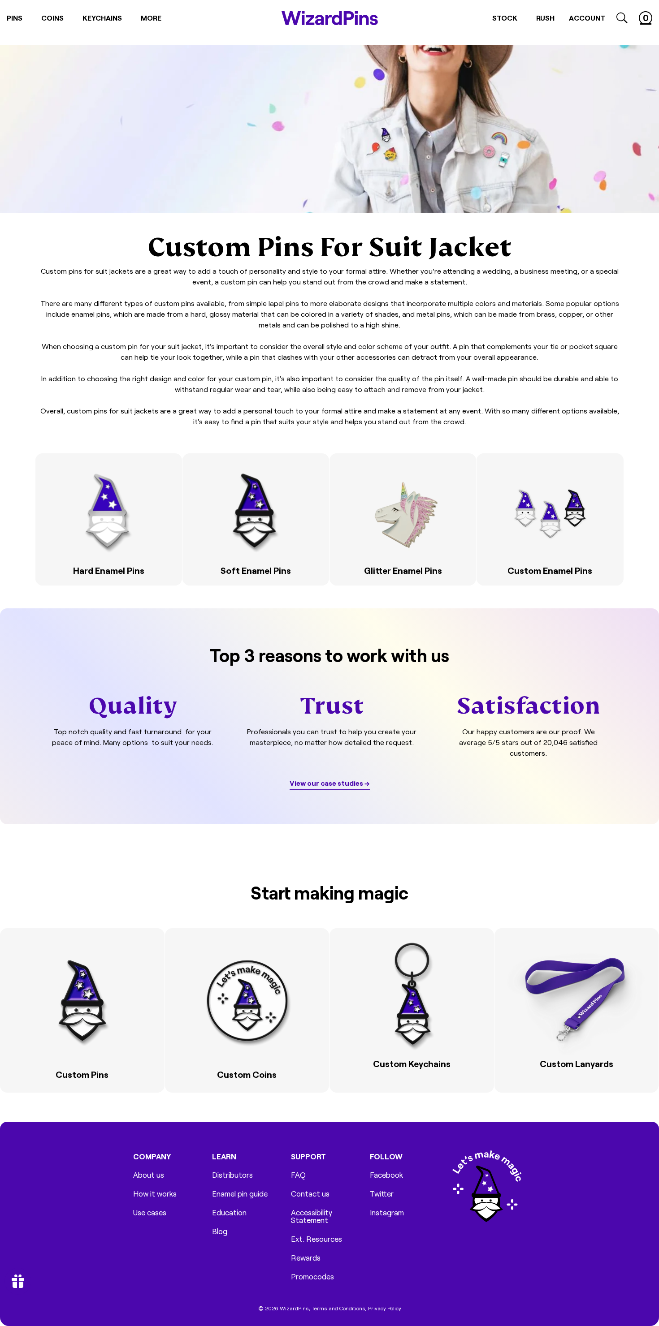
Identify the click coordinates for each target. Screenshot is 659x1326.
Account (587, 17)
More (151, 17)
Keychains (102, 17)
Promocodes (312, 1276)
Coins (52, 17)
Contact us (310, 1193)
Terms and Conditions (338, 1308)
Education (229, 1212)
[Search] (622, 18)
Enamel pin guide (240, 1193)
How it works (155, 1193)
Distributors (232, 1175)
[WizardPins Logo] (330, 18)
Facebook (386, 1175)
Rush (545, 17)
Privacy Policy (384, 1308)
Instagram (387, 1212)
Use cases (149, 1212)
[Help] (171, 575)
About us (148, 1175)
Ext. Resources (316, 1239)
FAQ (298, 1175)
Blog (219, 1231)
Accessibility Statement (311, 1216)
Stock (504, 17)
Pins (14, 17)
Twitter (382, 1193)
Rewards (306, 1257)
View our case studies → (330, 783)
